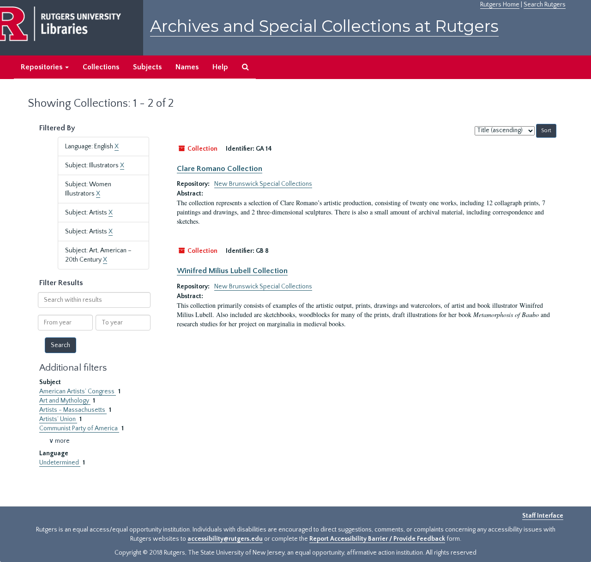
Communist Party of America (79, 428)
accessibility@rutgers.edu (225, 539)
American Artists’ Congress (77, 391)
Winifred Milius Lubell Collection (232, 271)
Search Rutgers (545, 4)
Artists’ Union (58, 419)
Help (220, 67)
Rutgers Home (499, 4)
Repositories (42, 67)
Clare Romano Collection (219, 169)
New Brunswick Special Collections (263, 184)
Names (187, 67)
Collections (101, 67)
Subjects (147, 67)
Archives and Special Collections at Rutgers (324, 26)
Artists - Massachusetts (73, 410)
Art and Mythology (64, 400)
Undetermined (59, 462)
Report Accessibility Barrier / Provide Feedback (377, 539)
